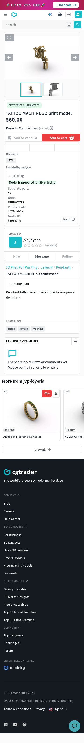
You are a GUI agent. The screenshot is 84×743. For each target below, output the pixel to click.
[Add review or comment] (76, 341)
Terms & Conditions (17, 709)
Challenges (11, 643)
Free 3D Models (14, 558)
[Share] (67, 147)
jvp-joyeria (32, 239)
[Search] (77, 24)
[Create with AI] (50, 14)
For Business (12, 535)
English (56, 709)
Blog (7, 503)
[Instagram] (24, 724)
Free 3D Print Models (18, 565)
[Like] (16, 147)
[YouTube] (15, 724)
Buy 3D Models (13, 526)
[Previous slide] (9, 57)
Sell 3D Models (14, 581)
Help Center (12, 519)
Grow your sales (15, 589)
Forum (8, 650)
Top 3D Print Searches (19, 620)
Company (10, 495)
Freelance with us (16, 604)
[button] (69, 24)
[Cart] (59, 14)
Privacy (40, 709)
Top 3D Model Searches (20, 612)
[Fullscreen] (9, 37)
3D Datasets (12, 542)
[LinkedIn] (6, 724)
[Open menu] (5, 14)
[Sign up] (78, 14)
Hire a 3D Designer (16, 550)
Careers (9, 511)
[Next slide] (75, 57)
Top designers (13, 635)
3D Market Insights (16, 597)
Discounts (11, 573)
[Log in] (69, 14)
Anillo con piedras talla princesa (22, 436)
